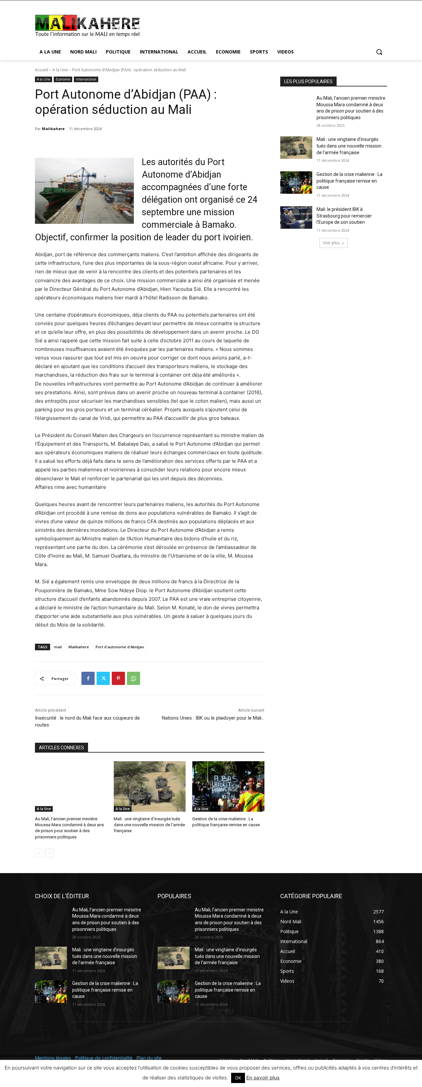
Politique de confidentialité (103, 1058)
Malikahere (53, 128)
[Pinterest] (118, 678)
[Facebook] (88, 678)
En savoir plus (263, 1077)
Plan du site (149, 1058)
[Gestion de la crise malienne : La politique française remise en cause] (228, 786)
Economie (63, 79)
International (86, 79)
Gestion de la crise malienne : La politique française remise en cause (349, 181)
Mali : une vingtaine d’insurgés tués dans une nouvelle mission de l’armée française (149, 824)
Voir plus (331, 243)
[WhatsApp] (133, 678)
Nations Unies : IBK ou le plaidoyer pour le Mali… (213, 718)
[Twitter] (103, 678)
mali (58, 646)
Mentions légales (53, 1058)
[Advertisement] (260, 24)
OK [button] (238, 1077)
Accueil (41, 70)
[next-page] (49, 853)
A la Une (60, 70)
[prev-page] (39, 853)
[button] (379, 52)
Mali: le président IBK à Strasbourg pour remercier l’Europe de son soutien (344, 216)
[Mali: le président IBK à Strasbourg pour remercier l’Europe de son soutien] (296, 217)
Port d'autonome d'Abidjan (120, 646)
